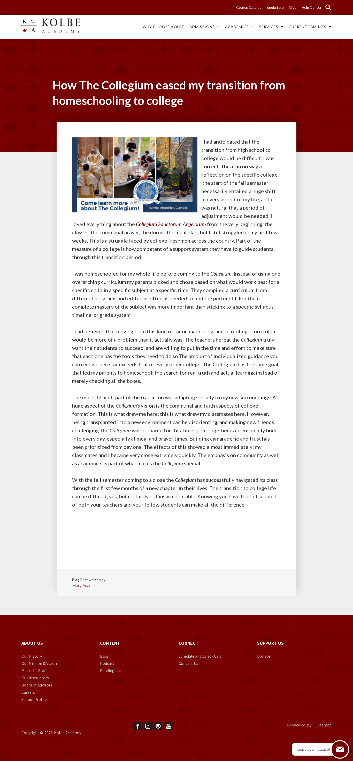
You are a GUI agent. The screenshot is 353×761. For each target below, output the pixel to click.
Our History (31, 656)
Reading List (111, 670)
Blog (104, 656)
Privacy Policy (299, 724)
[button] (163, 27)
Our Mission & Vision (39, 663)
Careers (28, 692)
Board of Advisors (36, 685)
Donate (263, 656)
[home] (50, 25)
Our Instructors (35, 677)
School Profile (34, 699)
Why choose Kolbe (163, 26)
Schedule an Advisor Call (200, 656)
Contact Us (188, 663)
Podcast (107, 663)
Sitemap (324, 724)
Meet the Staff (34, 670)
